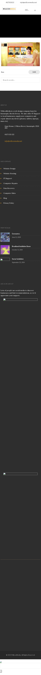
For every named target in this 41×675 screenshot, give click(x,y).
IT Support (7, 178)
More (2, 72)
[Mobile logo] (1, 661)
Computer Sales (9, 193)
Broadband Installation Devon (21, 246)
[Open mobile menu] (27, 10)
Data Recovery (8, 188)
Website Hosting (9, 173)
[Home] (9, 10)
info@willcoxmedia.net (28, 2)
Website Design (9, 169)
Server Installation (18, 259)
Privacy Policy (8, 203)
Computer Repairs (10, 183)
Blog (5, 198)
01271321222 (10, 2)
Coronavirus (16, 234)
